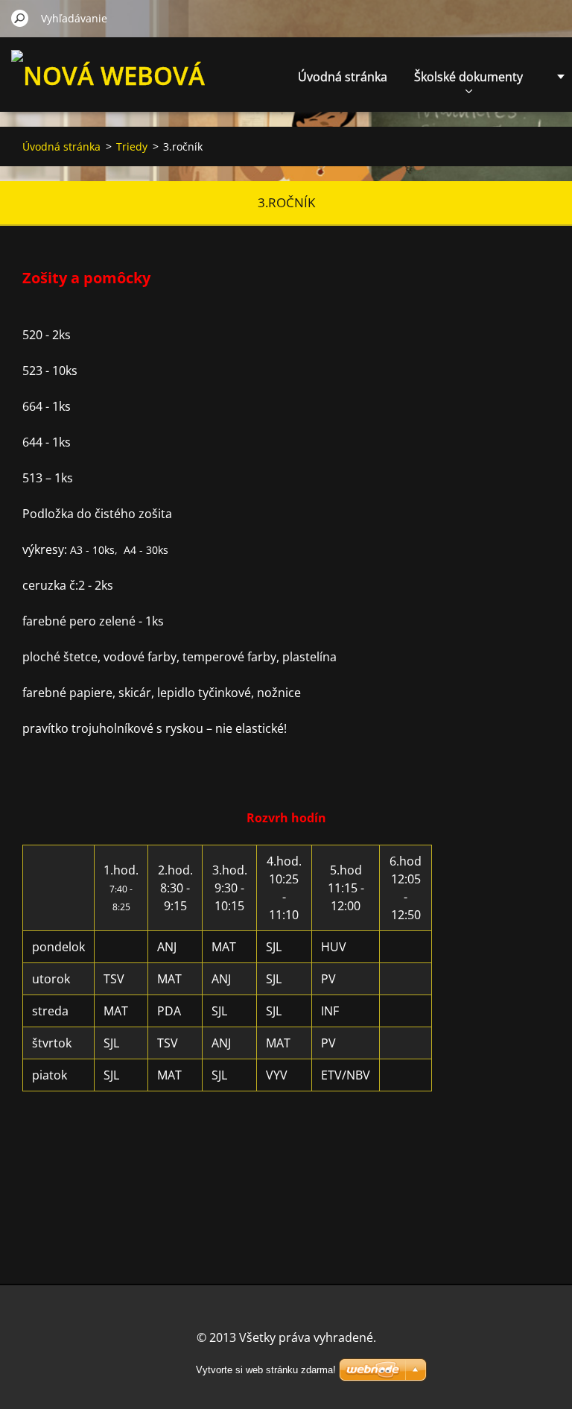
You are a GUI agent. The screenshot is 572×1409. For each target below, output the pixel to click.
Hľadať (20, 17)
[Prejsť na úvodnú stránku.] (111, 102)
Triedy (131, 146)
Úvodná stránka (342, 77)
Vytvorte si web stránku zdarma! (266, 1369)
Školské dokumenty (468, 77)
